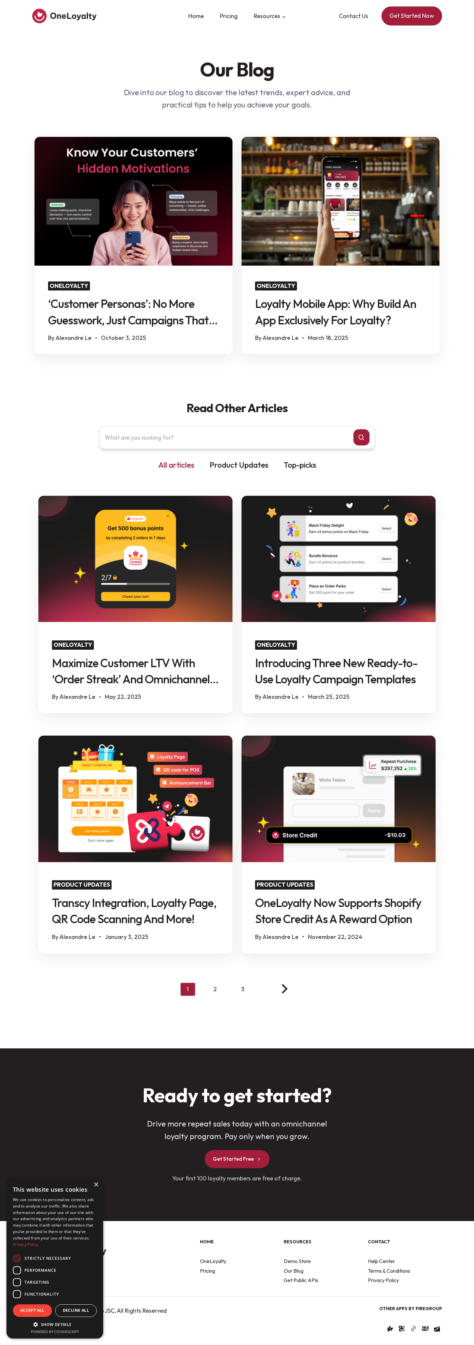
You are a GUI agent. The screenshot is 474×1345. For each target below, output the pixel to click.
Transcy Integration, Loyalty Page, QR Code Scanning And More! (134, 910)
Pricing (229, 16)
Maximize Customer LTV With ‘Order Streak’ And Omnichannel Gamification (131, 672)
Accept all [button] (32, 1310)
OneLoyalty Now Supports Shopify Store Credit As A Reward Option (338, 910)
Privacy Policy (383, 1280)
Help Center (381, 1261)
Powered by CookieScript (55, 1331)
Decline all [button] (76, 1310)
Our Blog (293, 1271)
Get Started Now (412, 15)
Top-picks (300, 465)
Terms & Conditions (389, 1271)
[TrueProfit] (425, 1330)
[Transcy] (402, 1330)
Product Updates (239, 465)
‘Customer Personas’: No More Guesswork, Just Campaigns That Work (128, 312)
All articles (176, 465)
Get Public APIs (301, 1280)
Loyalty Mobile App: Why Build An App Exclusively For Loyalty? (335, 311)
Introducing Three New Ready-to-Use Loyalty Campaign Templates (336, 671)
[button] (55, 1324)
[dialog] (54, 1258)
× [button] (96, 1184)
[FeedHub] (437, 1330)
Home (196, 16)
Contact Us (353, 16)
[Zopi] (413, 1330)
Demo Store (297, 1261)
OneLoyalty (213, 1261)
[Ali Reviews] (390, 1330)
